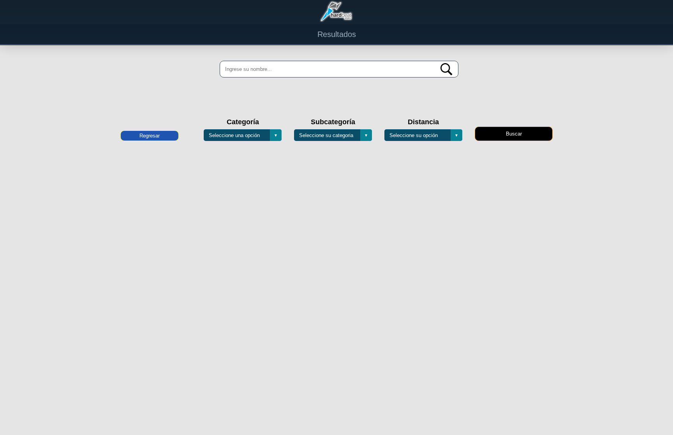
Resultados (336, 34)
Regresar (149, 136)
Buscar (514, 134)
